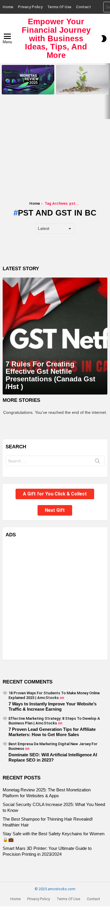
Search (97, 462)
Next (107, 91)
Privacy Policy (30, 7)
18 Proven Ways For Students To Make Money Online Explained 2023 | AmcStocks (54, 695)
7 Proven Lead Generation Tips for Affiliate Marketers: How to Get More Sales (52, 732)
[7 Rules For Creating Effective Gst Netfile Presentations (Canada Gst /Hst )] (55, 336)
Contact (83, 7)
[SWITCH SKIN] (103, 38)
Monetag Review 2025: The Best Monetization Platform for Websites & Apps (28, 86)
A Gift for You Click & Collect (55, 494)
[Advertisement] (55, 151)
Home (8, 7)
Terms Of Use (59, 7)
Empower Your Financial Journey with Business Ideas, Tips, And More (56, 38)
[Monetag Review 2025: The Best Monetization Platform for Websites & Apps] (28, 79)
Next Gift (55, 510)
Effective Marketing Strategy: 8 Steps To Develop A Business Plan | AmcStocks (54, 720)
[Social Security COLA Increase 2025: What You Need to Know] (82, 79)
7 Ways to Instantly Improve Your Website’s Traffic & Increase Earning (53, 706)
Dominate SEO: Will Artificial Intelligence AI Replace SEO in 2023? (53, 757)
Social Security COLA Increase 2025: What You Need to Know (81, 88)
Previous (3, 91)
